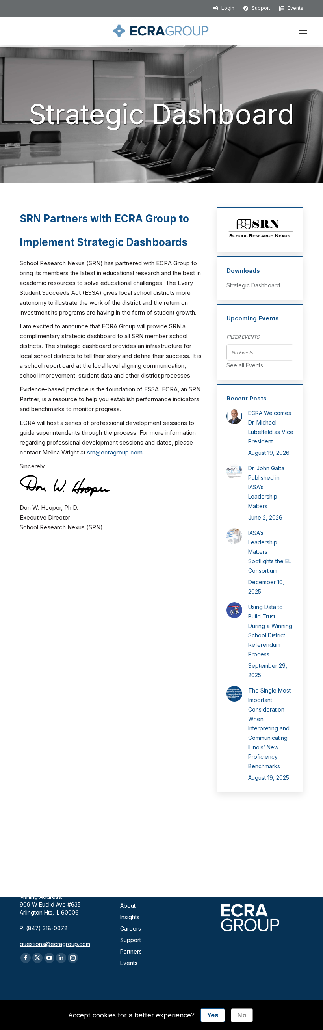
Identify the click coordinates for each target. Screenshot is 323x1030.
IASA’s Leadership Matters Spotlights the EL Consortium (269, 551)
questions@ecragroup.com (55, 944)
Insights (129, 917)
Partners (131, 951)
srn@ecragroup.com (115, 452)
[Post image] (234, 416)
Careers (130, 928)
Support (130, 940)
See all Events (244, 365)
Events (128, 962)
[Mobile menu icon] (303, 31)
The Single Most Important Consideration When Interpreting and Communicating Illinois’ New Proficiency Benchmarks (269, 728)
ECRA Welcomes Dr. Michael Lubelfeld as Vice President (270, 427)
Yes (213, 1015)
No (242, 1015)
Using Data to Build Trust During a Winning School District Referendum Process (270, 630)
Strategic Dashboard (253, 285)
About (128, 905)
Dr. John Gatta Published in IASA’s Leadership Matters (266, 487)
